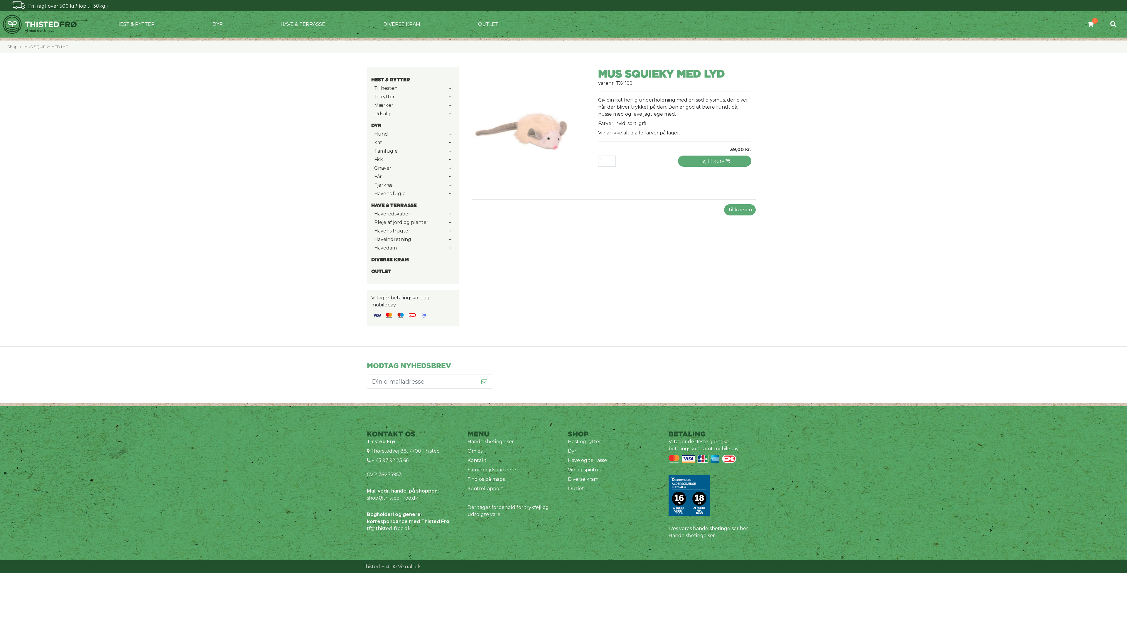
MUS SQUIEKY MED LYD (46, 47)
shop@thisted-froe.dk (392, 498)
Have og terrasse (587, 460)
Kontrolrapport (485, 488)
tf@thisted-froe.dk (389, 528)
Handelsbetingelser (491, 441)
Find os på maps (486, 479)
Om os (475, 451)
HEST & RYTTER (135, 24)
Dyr (217, 24)
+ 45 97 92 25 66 (390, 460)
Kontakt (477, 460)
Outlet (488, 24)
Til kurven (740, 210)
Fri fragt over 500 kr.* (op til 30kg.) (68, 6)
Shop (12, 47)
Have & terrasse (303, 24)
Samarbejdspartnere (492, 470)
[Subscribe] (484, 382)
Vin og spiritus (584, 470)
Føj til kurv (712, 161)
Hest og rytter (584, 441)
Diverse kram (401, 24)
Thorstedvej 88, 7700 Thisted (405, 451)
